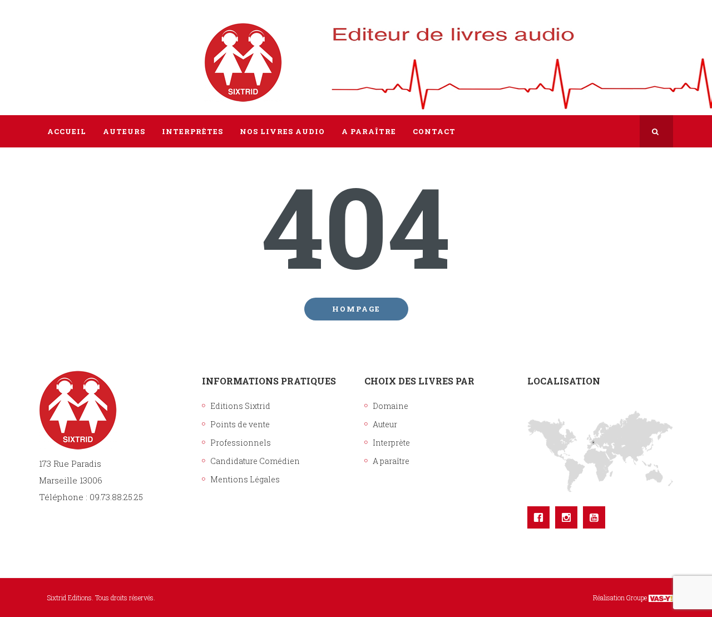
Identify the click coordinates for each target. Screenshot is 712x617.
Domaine (390, 406)
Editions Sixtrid (240, 406)
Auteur (385, 424)
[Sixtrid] (78, 50)
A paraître (391, 461)
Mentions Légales (245, 479)
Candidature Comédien (255, 461)
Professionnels (240, 442)
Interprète (391, 442)
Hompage (356, 309)
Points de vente (240, 424)
